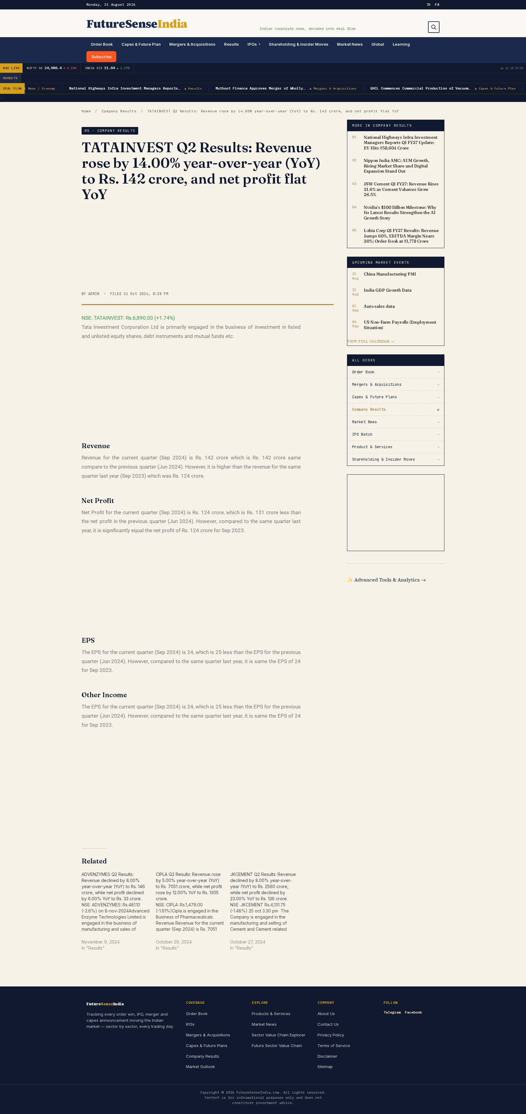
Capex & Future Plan (141, 44)
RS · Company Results (110, 130)
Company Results (119, 111)
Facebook (413, 1012)
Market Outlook (200, 1066)
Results (231, 44)
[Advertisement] (208, 248)
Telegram (392, 1012)
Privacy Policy (330, 1034)
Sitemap (325, 1066)
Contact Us (328, 1024)
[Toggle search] (434, 27)
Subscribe (101, 56)
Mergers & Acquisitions (192, 44)
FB (437, 4)
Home (86, 111)
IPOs (252, 44)
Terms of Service (333, 1045)
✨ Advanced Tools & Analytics (386, 579)
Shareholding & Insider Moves (298, 44)
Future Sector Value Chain (277, 1045)
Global (377, 44)
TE (428, 4)
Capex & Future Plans (206, 1045)
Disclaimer (327, 1056)
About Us (326, 1013)
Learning (401, 44)
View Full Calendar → (370, 341)
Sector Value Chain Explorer (278, 1034)
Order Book (102, 44)
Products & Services (271, 1013)
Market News (350, 44)
